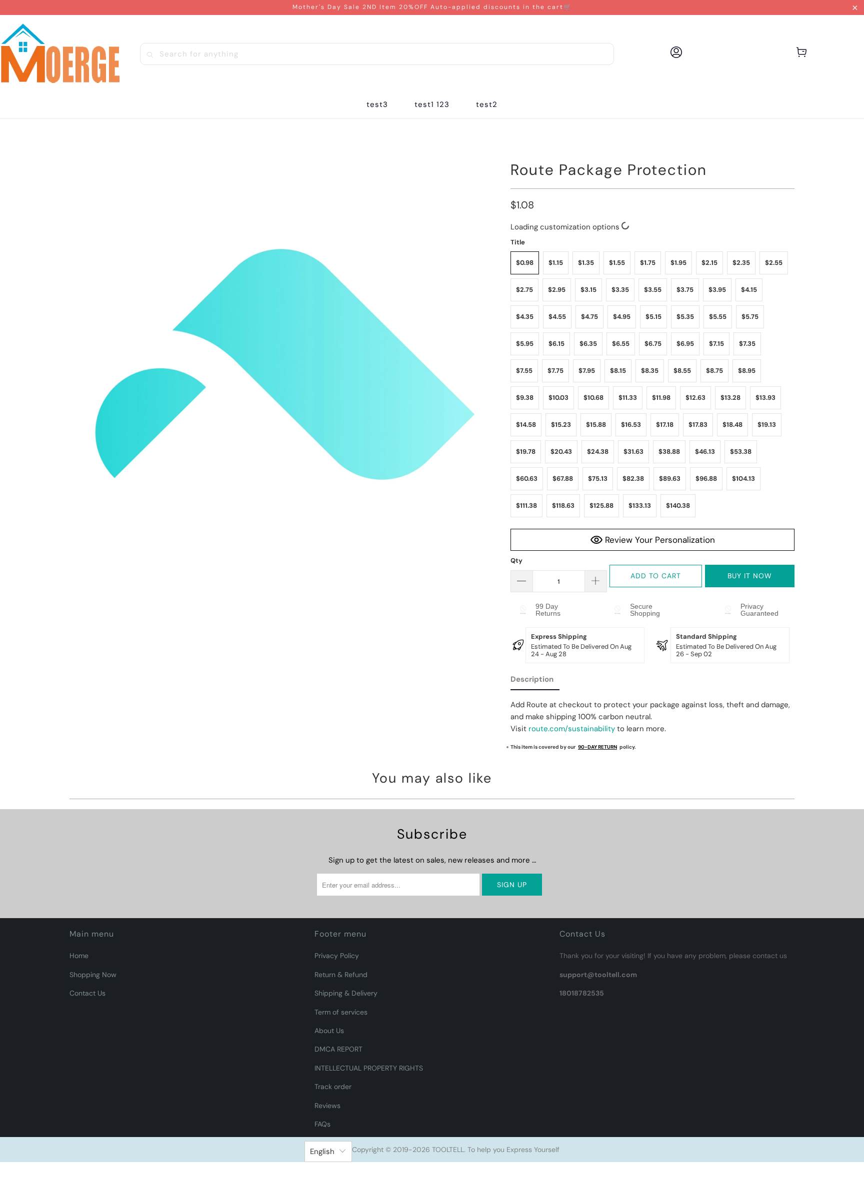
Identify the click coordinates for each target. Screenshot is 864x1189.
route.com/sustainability (571, 729)
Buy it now (750, 575)
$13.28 (730, 397)
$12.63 (696, 397)
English (322, 1152)
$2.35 (741, 262)
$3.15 (588, 289)
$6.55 (621, 343)
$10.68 (594, 397)
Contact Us (88, 993)
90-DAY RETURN (597, 747)
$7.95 (586, 370)
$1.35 (586, 262)
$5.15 (654, 316)
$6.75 (653, 343)
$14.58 (526, 424)
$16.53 (631, 424)
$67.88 (562, 478)
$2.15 (710, 262)
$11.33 (627, 397)
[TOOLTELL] (60, 53)
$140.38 (678, 505)
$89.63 (669, 478)
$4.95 (621, 316)
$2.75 (524, 289)
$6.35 (588, 343)
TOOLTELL (448, 1149)
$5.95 (525, 343)
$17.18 (665, 424)
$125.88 (602, 505)
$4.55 (557, 316)
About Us (329, 1030)
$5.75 (750, 316)
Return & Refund (341, 974)
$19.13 (767, 424)
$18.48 (732, 424)
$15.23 (561, 424)
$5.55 (717, 316)
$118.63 (563, 505)
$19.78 (526, 451)
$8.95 (747, 370)
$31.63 (634, 451)
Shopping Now (93, 974)
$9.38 (525, 397)
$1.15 (555, 262)
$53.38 (741, 451)
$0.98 (525, 262)
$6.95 (685, 343)
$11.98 (661, 397)
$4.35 (525, 316)
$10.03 (558, 397)
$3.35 (620, 289)
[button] (432, 104)
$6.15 (556, 343)
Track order (333, 1086)
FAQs (322, 1124)
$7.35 (747, 343)
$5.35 (685, 316)
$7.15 (716, 343)
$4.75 (589, 316)
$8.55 (682, 370)
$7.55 (524, 370)
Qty (516, 560)
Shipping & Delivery (346, 993)
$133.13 (639, 505)
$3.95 (717, 289)
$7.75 (556, 370)
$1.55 (617, 262)
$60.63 (527, 478)
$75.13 (598, 478)
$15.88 (596, 424)
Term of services (341, 1012)
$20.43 (561, 451)
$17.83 (698, 424)
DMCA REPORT (338, 1049)
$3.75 (685, 289)
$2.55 (773, 262)
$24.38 (597, 451)
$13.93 (766, 397)
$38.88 (669, 451)
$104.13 (743, 478)
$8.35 (649, 370)
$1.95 (678, 262)
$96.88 (706, 478)
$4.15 (749, 289)
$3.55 (653, 289)
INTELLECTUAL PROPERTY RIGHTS (368, 1068)
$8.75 (714, 370)
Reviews (327, 1105)
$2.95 (557, 289)
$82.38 (633, 478)
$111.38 (526, 505)
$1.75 (648, 262)
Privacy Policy (336, 955)
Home (79, 955)
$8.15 (618, 370)
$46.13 (705, 451)
